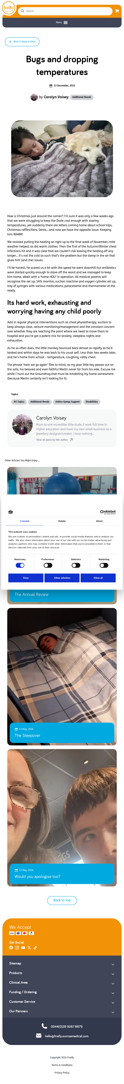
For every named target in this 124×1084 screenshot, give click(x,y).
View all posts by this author (52, 440)
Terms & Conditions (62, 1065)
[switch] (48, 565)
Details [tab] (62, 521)
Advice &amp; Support (67, 402)
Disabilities (92, 402)
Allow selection (62, 578)
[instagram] (17, 949)
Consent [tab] (24, 521)
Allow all (98, 578)
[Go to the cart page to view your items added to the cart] (117, 11)
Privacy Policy (62, 1073)
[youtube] (23, 949)
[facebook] (11, 949)
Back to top (62, 900)
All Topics (19, 402)
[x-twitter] (29, 949)
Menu (59, 22)
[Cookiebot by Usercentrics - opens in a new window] (102, 512)
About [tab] (99, 521)
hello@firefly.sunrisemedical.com (66, 1036)
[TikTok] (35, 949)
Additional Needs (81, 97)
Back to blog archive (25, 42)
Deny (26, 578)
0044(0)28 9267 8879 (67, 1026)
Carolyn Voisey (56, 97)
